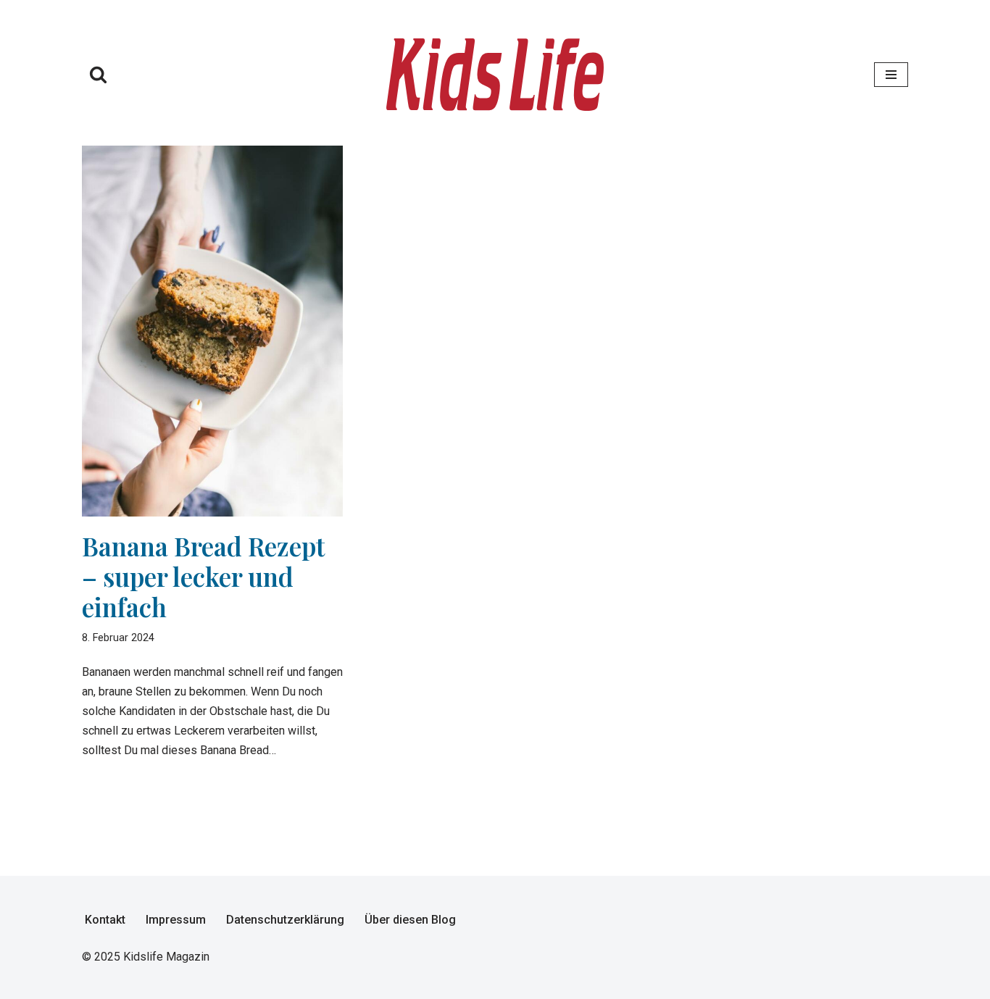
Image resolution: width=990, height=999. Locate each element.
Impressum (176, 920)
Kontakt (105, 920)
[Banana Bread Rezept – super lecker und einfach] (212, 331)
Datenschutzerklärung (285, 920)
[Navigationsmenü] (891, 74)
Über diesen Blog (410, 920)
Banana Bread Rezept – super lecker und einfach (203, 576)
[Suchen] (98, 74)
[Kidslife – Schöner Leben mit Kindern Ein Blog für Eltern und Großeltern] (495, 74)
